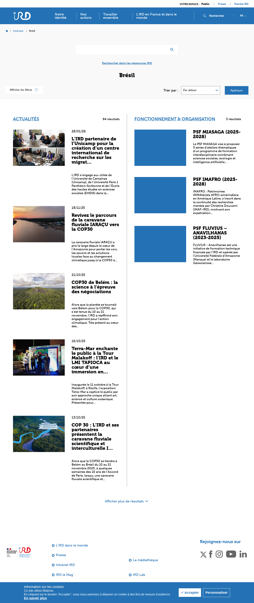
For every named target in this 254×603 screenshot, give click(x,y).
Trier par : (170, 90)
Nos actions (85, 16)
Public (205, 4)
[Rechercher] (173, 49)
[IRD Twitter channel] (203, 554)
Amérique (18, 31)
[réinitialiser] (163, 49)
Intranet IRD (65, 565)
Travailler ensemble (110, 16)
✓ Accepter (190, 592)
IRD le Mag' (65, 574)
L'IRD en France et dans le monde (156, 16)
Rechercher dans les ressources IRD (127, 63)
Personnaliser (216, 592)
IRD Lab (139, 574)
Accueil (7, 31)
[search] (220, 15)
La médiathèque (145, 560)
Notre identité (60, 16)
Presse (222, 4)
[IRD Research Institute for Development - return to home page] (19, 552)
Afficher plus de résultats (124, 501)
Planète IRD (241, 4)
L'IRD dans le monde (72, 545)
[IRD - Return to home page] (22, 16)
